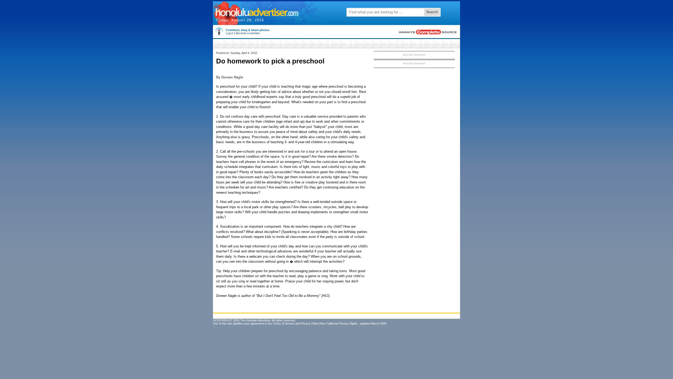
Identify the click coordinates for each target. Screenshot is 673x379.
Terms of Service (283, 323)
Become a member (248, 33)
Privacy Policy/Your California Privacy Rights (329, 323)
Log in (229, 33)
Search (432, 12)
